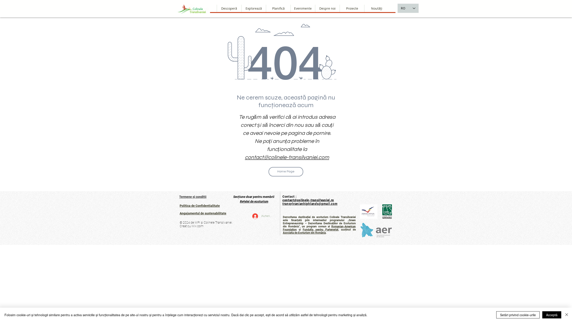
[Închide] (566, 314)
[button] (327, 8)
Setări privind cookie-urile (518, 315)
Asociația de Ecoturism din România (304, 232)
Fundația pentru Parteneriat (320, 229)
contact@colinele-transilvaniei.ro (308, 200)
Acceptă (551, 315)
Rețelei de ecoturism (254, 201)
